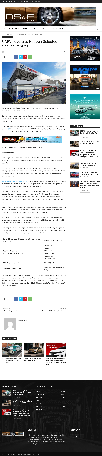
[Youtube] (82, 436)
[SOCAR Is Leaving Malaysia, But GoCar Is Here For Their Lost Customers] (12, 350)
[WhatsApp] (30, 57)
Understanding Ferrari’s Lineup (12, 311)
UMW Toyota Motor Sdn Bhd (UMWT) (15, 181)
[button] (97, 28)
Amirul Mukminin (11, 52)
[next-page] (6, 369)
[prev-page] (3, 369)
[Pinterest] (25, 57)
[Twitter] (21, 57)
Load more (84, 194)
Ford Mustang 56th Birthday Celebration (53, 311)
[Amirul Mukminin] (3, 52)
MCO (8, 129)
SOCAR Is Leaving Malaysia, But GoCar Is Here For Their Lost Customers (11, 360)
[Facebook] (16, 57)
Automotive (10, 34)
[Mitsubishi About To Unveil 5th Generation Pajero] (74, 165)
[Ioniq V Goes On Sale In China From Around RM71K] (34, 350)
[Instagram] (77, 436)
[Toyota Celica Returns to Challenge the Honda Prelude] (74, 175)
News (11, 37)
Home (4, 34)
